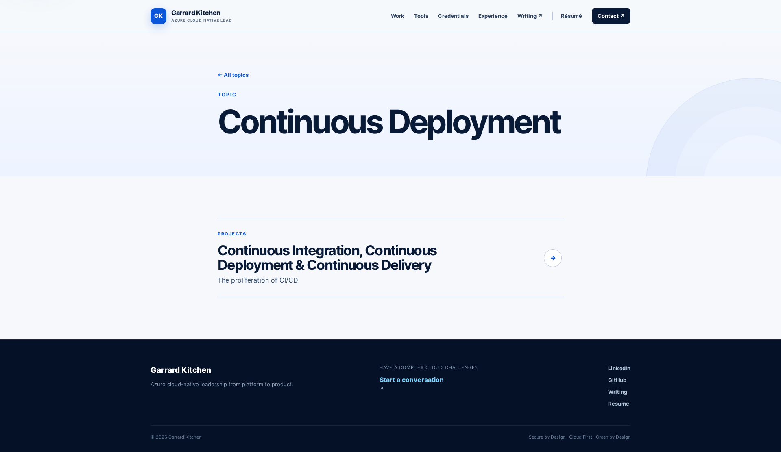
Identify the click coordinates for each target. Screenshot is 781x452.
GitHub (617, 380)
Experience (493, 16)
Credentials (453, 16)
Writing (530, 16)
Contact (611, 16)
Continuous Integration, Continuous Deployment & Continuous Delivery (327, 257)
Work (397, 16)
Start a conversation (412, 383)
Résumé (571, 16)
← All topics (233, 75)
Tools (421, 16)
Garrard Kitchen (181, 370)
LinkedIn (619, 368)
